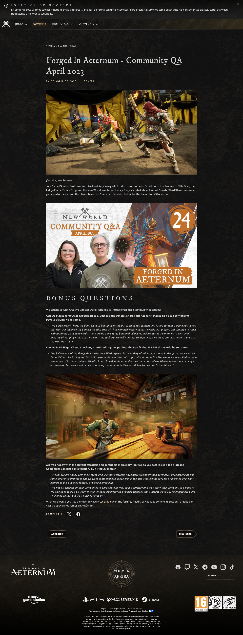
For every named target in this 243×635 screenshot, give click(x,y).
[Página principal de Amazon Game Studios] (34, 600)
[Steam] (150, 600)
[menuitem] (21, 24)
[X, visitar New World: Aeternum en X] (196, 566)
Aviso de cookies (135, 608)
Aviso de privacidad (116, 608)
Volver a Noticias (62, 46)
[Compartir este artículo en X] (69, 514)
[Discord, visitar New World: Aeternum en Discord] (178, 567)
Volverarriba (121, 574)
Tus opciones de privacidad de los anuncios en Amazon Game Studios (119, 611)
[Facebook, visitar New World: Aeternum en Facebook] (205, 567)
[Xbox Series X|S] (122, 599)
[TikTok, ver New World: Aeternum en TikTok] (232, 567)
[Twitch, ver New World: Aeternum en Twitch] (187, 567)
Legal (103, 608)
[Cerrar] (238, 4)
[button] (121, 132)
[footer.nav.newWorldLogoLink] (33, 570)
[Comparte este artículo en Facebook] (78, 514)
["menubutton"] (21, 24)
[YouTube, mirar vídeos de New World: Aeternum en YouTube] (214, 567)
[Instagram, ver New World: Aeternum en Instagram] (223, 567)
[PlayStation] (93, 599)
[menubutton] (220, 575)
